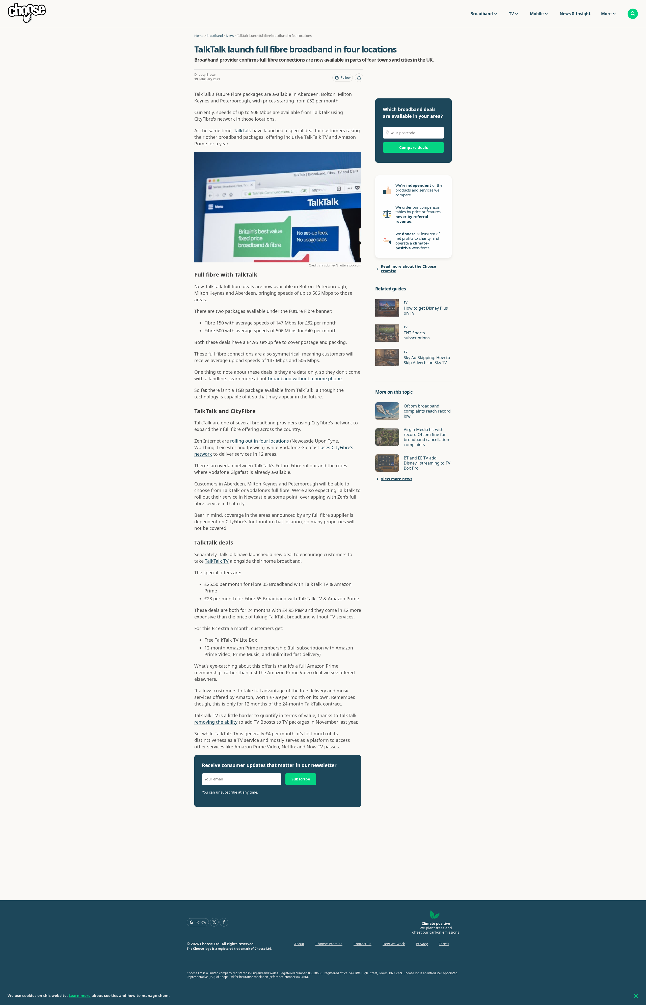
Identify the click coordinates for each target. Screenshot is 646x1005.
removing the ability (215, 722)
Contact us (362, 943)
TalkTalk (242, 130)
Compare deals (413, 147)
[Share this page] (359, 77)
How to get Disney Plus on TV (426, 310)
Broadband (481, 13)
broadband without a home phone (305, 378)
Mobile (537, 13)
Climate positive (436, 923)
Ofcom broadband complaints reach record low (427, 411)
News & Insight (575, 13)
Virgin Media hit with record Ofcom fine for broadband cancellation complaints (426, 437)
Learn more (80, 995)
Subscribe (300, 778)
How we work (394, 943)
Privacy (422, 943)
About (299, 943)
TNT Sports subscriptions (417, 335)
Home (198, 35)
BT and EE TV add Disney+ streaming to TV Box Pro (427, 463)
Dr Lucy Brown (205, 74)
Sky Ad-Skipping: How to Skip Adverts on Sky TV (427, 360)
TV (511, 13)
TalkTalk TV (217, 561)
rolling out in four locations (259, 441)
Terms (444, 943)
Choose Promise (328, 943)
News (230, 35)
